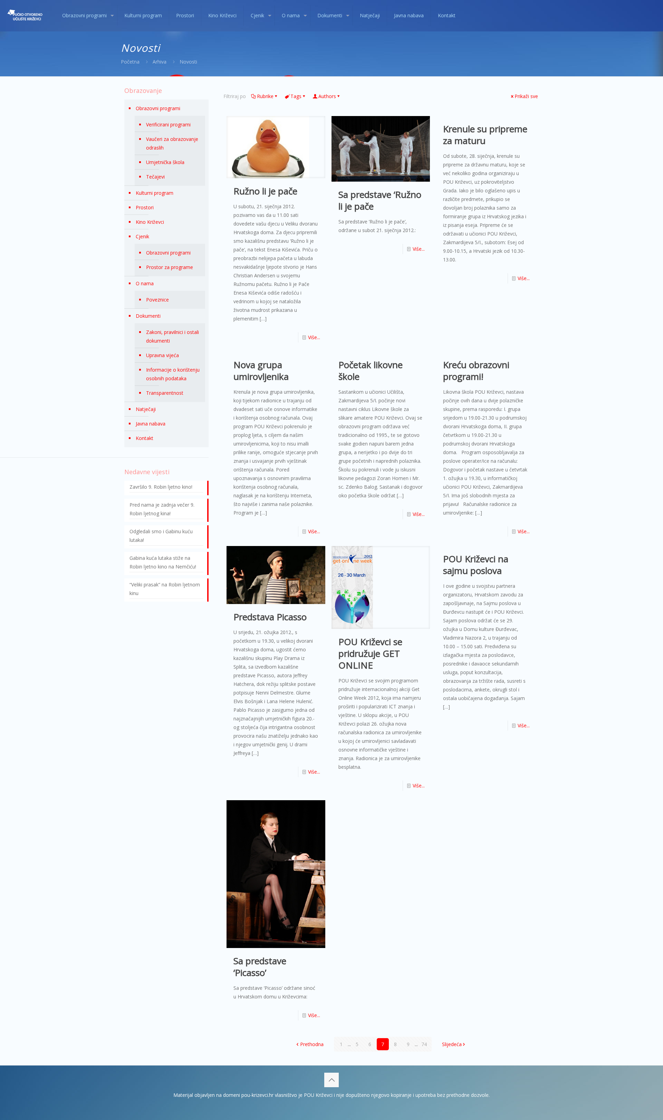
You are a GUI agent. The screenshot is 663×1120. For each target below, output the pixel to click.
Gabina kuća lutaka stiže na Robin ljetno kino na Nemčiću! (162, 562)
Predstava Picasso (270, 617)
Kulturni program (154, 193)
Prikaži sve (526, 96)
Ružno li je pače (265, 191)
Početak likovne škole (370, 370)
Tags (295, 96)
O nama (145, 283)
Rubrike (265, 96)
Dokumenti (148, 316)
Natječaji (146, 409)
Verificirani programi (168, 124)
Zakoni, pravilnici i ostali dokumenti (172, 336)
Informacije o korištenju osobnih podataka (173, 374)
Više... (314, 337)
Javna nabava (150, 423)
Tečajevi (155, 176)
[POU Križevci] (26, 15)
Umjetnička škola (165, 162)
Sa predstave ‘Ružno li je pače (379, 200)
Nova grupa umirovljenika (261, 370)
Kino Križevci (150, 222)
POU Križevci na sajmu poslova (475, 565)
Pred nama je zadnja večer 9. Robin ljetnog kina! (161, 509)
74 (424, 1044)
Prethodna (312, 1044)
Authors (327, 96)
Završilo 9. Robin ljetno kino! (160, 487)
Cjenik (142, 236)
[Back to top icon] (331, 1080)
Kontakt (144, 438)
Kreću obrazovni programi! (476, 370)
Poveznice (157, 299)
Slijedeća (452, 1044)
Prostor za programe (169, 267)
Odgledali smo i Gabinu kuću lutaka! (161, 535)
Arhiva (159, 61)
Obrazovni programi (158, 108)
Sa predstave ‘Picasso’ (259, 967)
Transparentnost (164, 393)
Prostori (145, 207)
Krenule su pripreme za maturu (485, 135)
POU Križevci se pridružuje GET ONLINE (370, 653)
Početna (130, 61)
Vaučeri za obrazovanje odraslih (172, 143)
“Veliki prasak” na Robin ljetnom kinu (164, 588)
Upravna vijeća (162, 355)
